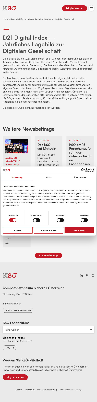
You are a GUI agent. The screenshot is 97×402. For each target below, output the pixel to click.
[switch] (36, 220)
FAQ (8, 347)
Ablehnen (18, 230)
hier (33, 107)
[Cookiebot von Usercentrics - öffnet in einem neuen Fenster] (83, 170)
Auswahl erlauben (48, 230)
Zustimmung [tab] (16, 177)
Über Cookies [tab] (80, 177)
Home (5, 19)
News (12, 19)
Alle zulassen (79, 230)
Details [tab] (48, 177)
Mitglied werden (74, 8)
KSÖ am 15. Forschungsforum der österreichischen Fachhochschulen (80, 156)
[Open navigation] (91, 8)
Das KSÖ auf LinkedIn (46, 146)
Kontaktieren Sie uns (16, 310)
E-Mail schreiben (12, 303)
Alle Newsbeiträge (48, 255)
